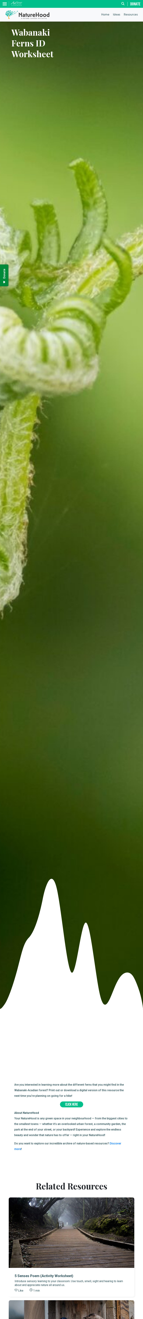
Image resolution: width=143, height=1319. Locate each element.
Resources (131, 15)
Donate (135, 4)
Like (20, 1290)
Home (105, 15)
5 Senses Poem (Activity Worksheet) (44, 1276)
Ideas (116, 15)
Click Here (71, 1105)
